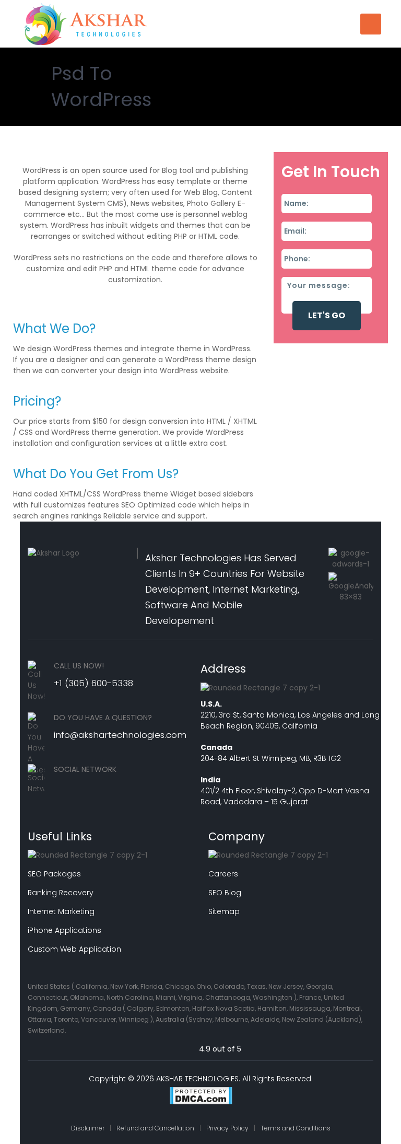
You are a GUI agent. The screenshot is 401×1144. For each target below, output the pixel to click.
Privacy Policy (227, 1128)
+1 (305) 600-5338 (93, 683)
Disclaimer (87, 1128)
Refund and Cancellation (155, 1128)
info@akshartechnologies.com (120, 735)
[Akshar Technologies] (85, 23)
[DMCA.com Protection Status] (200, 1097)
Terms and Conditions (296, 1128)
